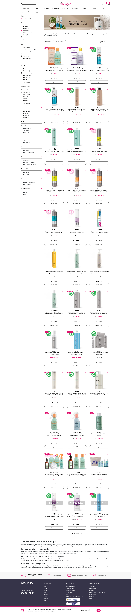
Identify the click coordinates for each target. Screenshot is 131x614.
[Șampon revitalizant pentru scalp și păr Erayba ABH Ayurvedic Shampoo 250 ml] (77, 96)
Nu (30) (25, 192)
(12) (29, 50)
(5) (26, 94)
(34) (25, 26)
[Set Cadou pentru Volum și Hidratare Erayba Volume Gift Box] (99, 339)
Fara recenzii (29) (27, 150)
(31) (27, 73)
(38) (26, 28)
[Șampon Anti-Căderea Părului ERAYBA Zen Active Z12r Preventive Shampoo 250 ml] (77, 218)
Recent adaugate (25, 188)
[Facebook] (23, 593)
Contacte (45, 596)
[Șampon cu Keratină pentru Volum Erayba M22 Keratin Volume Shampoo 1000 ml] (54, 218)
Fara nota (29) (26, 142)
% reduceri (26, 9)
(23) (26, 56)
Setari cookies (91, 590)
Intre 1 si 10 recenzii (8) (28, 152)
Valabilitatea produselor (71, 590)
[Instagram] (27, 593)
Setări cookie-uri (85, 610)
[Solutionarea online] (76, 603)
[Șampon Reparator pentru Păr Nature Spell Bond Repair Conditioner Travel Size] (77, 420)
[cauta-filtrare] (21, 125)
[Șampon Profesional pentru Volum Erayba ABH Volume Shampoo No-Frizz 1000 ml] (77, 299)
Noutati (45, 588)
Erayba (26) (26, 132)
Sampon (47, 12)
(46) (25, 35)
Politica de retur (92, 596)
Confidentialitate (92, 586)
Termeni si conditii (92, 588)
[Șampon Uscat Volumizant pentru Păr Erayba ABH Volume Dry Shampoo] (54, 339)
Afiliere (90, 598)
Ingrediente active (25, 86)
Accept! (98, 610)
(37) (26, 30)
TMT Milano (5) (26, 130)
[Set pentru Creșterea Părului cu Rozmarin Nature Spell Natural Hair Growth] (54, 461)
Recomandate (59, 41)
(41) (25, 37)
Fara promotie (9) (27, 184)
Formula (23, 65)
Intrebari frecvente (69, 592)
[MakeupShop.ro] (65, 4)
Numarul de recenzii (26, 147)
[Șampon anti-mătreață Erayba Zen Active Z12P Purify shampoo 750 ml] (99, 380)
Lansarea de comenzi (70, 586)
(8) (26, 47)
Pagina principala (25, 12)
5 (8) (24, 140)
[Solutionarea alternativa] (76, 599)
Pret (22, 157)
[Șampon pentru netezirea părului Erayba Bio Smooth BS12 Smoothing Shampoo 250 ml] (54, 502)
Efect (22, 44)
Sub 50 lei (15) (26, 160)
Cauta (29, 4)
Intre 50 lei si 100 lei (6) (29, 162)
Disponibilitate (24, 169)
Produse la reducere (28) (29, 182)
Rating (22, 137)
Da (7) (24, 194)
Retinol (45, 600)
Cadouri (85, 9)
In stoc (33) (26, 174)
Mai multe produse (77, 533)
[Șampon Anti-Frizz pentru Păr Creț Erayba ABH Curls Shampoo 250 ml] (99, 502)
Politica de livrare (92, 594)
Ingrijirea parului (39, 12)
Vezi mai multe (26, 40)
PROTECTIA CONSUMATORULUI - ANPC (74, 596)
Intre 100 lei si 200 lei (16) (29, 164)
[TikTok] (34, 593)
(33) (27, 111)
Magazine (46, 598)
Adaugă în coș (54, 82)
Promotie (23, 179)
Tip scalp (23, 108)
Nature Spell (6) (27, 128)
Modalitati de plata (70, 588)
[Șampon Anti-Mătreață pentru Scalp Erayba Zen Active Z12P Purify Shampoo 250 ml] (54, 380)
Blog (104, 9)
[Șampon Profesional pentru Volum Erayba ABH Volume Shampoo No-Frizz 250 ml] (99, 299)
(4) (27, 52)
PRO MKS (46, 594)
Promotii (45, 590)
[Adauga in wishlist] (62, 48)
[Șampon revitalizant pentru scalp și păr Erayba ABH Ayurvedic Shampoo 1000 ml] (99, 96)
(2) (26, 71)
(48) (27, 33)
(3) (26, 79)
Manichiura (75, 9)
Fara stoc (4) (26, 172)
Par (32, 12)
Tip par (23, 23)
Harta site (68, 594)
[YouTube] (30, 593)
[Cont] (102, 4)
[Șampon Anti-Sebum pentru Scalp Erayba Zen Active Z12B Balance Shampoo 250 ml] (77, 380)
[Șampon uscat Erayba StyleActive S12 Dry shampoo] (99, 420)
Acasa (45, 586)
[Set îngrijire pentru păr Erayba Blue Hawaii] (99, 461)
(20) (27, 75)
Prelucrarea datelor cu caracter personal (97, 592)
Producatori (24, 122)
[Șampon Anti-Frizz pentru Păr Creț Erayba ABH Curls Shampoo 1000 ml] (77, 339)
